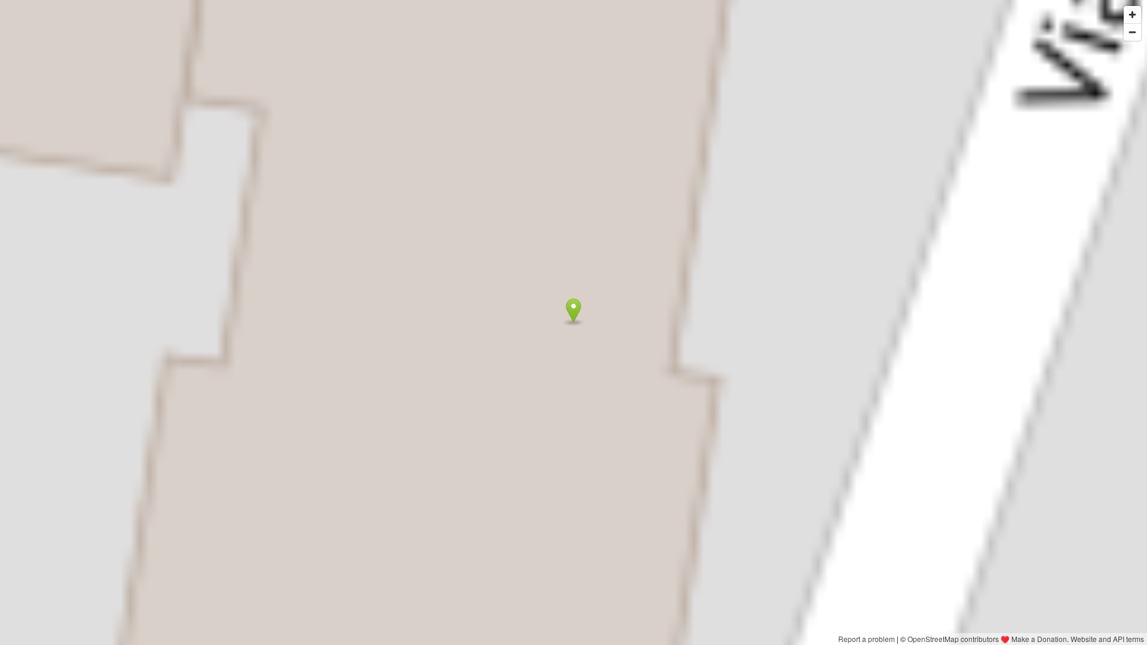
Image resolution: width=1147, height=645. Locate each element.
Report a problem (866, 639)
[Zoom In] (1132, 14)
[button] (573, 310)
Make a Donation (1039, 639)
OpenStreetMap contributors (953, 639)
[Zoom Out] (1132, 32)
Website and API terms (1107, 639)
